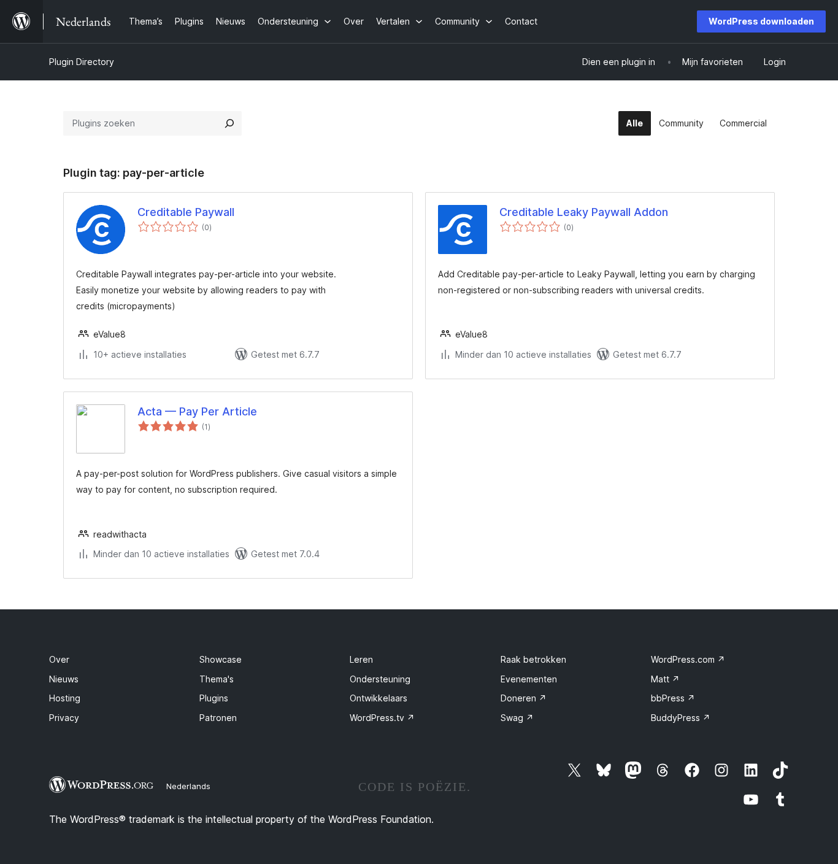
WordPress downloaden (761, 21)
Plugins (213, 698)
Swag (517, 717)
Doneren (524, 698)
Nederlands (188, 786)
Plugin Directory (81, 61)
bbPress (673, 698)
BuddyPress (680, 717)
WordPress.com (688, 659)
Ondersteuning (380, 679)
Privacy (64, 717)
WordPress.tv (382, 717)
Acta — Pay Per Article (197, 411)
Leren (361, 659)
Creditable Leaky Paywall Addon (583, 212)
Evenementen (529, 679)
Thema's (216, 679)
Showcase (220, 659)
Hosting (64, 698)
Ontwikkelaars (378, 698)
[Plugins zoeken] (229, 123)
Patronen (218, 717)
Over (59, 659)
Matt (665, 679)
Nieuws (64, 679)
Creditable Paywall (185, 212)
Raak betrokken (533, 659)
